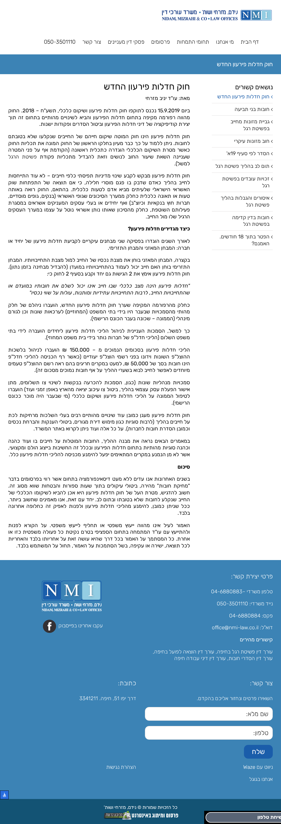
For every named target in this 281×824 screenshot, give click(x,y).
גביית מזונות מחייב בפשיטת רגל (250, 125)
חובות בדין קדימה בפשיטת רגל (250, 220)
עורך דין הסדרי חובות (251, 658)
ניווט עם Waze (258, 767)
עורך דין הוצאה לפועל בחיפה (184, 651)
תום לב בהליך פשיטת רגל (242, 166)
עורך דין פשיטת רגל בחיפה (245, 651)
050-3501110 (232, 603)
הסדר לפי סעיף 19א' (247, 153)
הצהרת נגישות (121, 767)
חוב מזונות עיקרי (251, 141)
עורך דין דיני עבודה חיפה (200, 658)
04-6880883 (226, 591)
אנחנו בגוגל (261, 779)
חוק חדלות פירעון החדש (243, 96)
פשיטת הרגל (22, 157)
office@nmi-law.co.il (235, 627)
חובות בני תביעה (252, 109)
